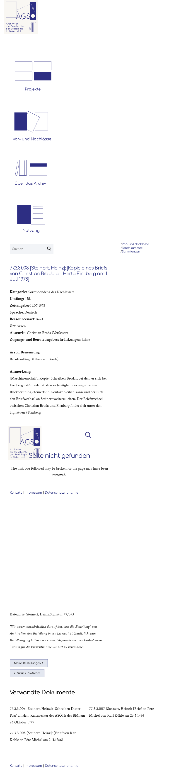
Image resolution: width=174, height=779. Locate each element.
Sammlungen (131, 251)
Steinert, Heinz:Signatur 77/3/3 (50, 614)
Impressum (33, 765)
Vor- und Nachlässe (135, 244)
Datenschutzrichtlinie (61, 765)
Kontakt (16, 765)
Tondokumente (132, 248)
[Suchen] (49, 249)
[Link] (21, 17)
